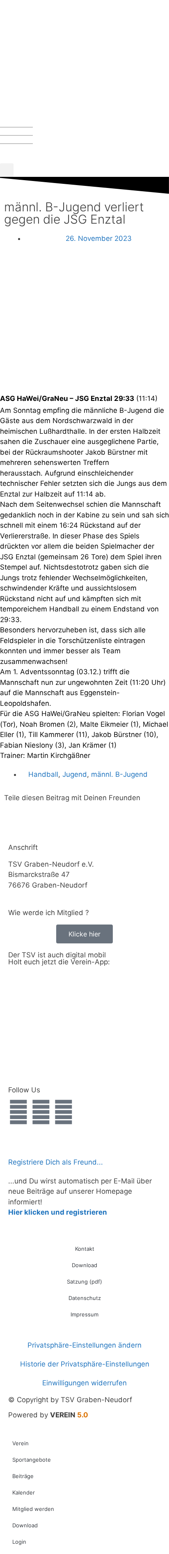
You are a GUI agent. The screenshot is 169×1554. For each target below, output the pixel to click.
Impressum (84, 1314)
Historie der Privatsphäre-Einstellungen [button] (84, 1364)
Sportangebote (31, 1459)
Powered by (48, 1415)
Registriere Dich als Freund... (55, 1162)
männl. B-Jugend (119, 774)
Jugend (74, 774)
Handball (43, 774)
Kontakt (84, 1248)
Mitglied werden (33, 1509)
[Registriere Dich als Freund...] (18, 1144)
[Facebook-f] (18, 1112)
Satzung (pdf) (84, 1281)
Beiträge (23, 1476)
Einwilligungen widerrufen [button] (84, 1383)
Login (19, 1541)
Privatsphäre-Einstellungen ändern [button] (84, 1345)
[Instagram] (41, 1112)
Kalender (23, 1492)
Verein (20, 1443)
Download (84, 1265)
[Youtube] (63, 1112)
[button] (7, 170)
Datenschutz (85, 1298)
